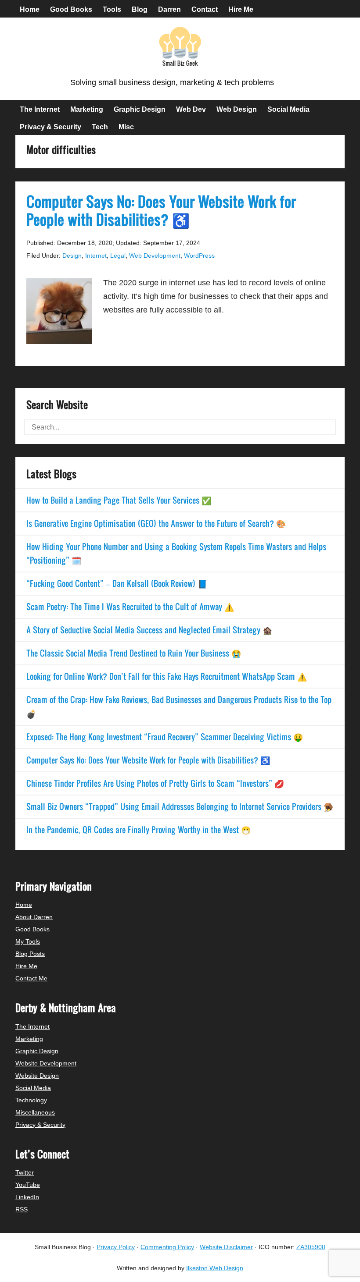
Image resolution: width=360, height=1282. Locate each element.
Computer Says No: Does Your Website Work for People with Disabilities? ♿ (161, 210)
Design (72, 255)
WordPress (199, 255)
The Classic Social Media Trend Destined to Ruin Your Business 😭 (133, 653)
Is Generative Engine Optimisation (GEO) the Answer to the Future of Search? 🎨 (156, 523)
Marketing (29, 1038)
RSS (21, 1209)
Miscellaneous (35, 1112)
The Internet (32, 1026)
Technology (31, 1100)
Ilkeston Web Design (214, 1267)
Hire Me (26, 965)
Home (23, 904)
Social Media (33, 1087)
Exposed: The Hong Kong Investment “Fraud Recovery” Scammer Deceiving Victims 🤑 (164, 736)
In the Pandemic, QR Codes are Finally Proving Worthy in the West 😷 (138, 829)
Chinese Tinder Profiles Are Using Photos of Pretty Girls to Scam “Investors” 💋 (155, 783)
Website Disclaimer (226, 1246)
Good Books (32, 929)
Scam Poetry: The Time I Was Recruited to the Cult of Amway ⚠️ (130, 606)
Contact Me (31, 978)
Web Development (154, 255)
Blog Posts (30, 953)
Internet (96, 255)
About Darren (34, 916)
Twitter (24, 1172)
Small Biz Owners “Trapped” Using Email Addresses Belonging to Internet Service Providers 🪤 (179, 806)
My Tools (27, 941)
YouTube (27, 1184)
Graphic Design (36, 1051)
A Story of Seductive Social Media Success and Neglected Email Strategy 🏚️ (149, 630)
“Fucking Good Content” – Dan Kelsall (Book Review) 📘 (116, 583)
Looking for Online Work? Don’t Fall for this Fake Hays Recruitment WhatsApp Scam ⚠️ (166, 676)
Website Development (45, 1063)
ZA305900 (310, 1246)
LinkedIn (27, 1196)
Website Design (37, 1075)
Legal (118, 255)
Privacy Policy (116, 1246)
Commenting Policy (167, 1246)
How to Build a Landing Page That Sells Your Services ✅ (118, 500)
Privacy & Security (40, 1124)
